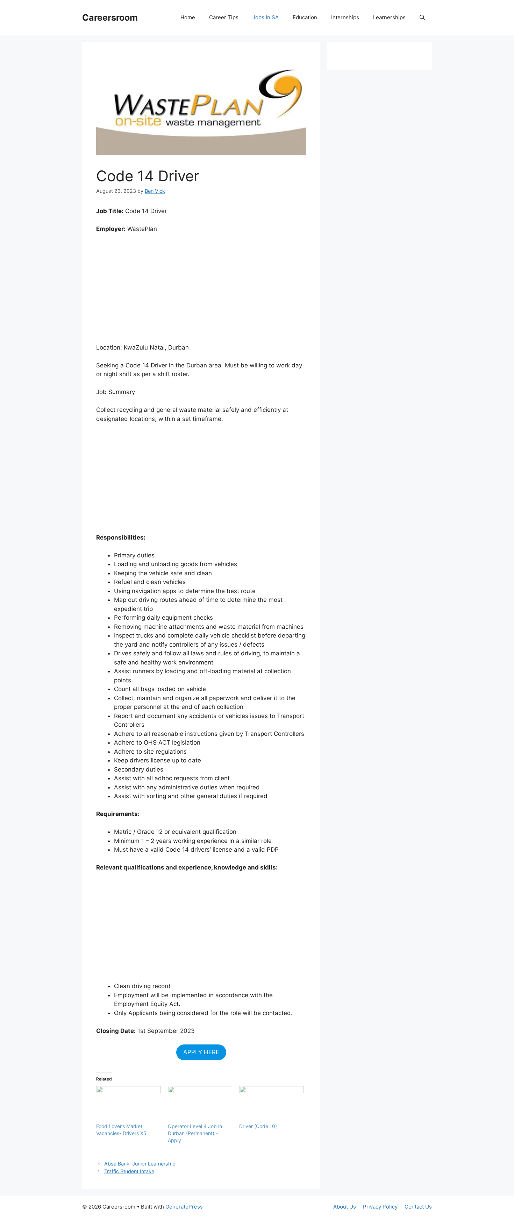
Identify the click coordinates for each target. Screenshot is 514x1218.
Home (187, 17)
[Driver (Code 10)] (271, 1104)
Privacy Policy (380, 1206)
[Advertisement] (201, 291)
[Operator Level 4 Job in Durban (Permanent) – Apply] (200, 1104)
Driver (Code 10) (258, 1126)
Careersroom (110, 17)
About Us (344, 1206)
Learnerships (389, 17)
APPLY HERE (201, 1052)
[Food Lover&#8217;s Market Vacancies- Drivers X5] (128, 1104)
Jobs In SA (265, 17)
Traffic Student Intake (129, 1171)
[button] (422, 17)
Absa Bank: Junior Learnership (140, 1164)
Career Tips (223, 17)
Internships (345, 17)
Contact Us (418, 1206)
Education (305, 17)
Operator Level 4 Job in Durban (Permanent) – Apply (195, 1133)
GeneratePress (184, 1206)
